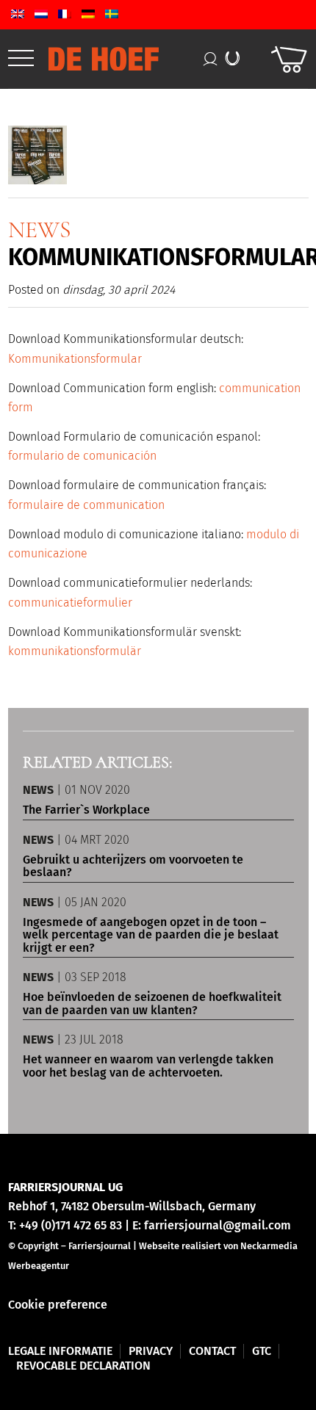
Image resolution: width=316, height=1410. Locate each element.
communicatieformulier (70, 603)
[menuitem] (21, 58)
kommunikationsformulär (74, 651)
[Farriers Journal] (129, 59)
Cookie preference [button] (57, 1305)
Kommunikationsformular (75, 359)
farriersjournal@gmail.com (217, 1225)
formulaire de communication (86, 505)
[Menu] (21, 58)
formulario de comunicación (82, 456)
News (39, 229)
